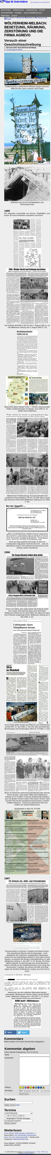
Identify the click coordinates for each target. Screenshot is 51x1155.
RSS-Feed (44, 1152)
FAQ (38, 1152)
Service (14, 16)
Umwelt (42, 10)
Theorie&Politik (7, 13)
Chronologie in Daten (14, 50)
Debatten (18, 13)
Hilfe (18, 1105)
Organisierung (31, 10)
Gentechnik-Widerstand (24, 18)
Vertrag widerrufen (26, 1154)
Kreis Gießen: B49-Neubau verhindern (19, 1133)
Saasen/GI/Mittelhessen (33, 13)
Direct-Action (6, 10)
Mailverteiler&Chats (20, 1139)
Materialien (5, 16)
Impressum (32, 1152)
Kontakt (25, 1152)
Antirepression (18, 10)
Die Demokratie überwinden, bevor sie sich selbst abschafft (20, 1136)
